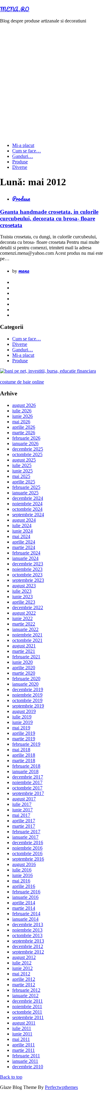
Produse (20, 161)
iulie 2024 (21, 525)
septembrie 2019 (28, 705)
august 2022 (24, 613)
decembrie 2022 (27, 607)
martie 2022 (23, 623)
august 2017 (24, 798)
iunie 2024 (22, 531)
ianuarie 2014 (25, 919)
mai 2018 (21, 749)
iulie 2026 (21, 410)
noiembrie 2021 (27, 634)
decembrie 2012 (27, 946)
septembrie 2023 (28, 580)
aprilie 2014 (23, 902)
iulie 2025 (21, 465)
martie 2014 (23, 908)
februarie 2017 (26, 831)
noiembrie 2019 (27, 695)
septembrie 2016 (28, 858)
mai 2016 (21, 880)
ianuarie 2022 (25, 629)
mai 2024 (21, 536)
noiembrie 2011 (27, 1006)
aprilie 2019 (23, 733)
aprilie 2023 (23, 602)
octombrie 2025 (27, 454)
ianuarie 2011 (25, 1061)
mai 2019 (21, 727)
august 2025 (24, 459)
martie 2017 (23, 826)
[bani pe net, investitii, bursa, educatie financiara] (48, 371)
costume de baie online (22, 381)
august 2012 (24, 957)
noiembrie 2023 (27, 569)
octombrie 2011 (27, 1012)
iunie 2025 (22, 470)
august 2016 (24, 864)
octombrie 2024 (27, 509)
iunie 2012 (22, 968)
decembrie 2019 (27, 689)
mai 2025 (21, 476)
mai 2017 (21, 815)
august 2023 (24, 585)
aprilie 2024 (23, 541)
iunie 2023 (22, 596)
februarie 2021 (26, 656)
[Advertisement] (55, 83)
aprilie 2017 (23, 820)
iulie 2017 (21, 804)
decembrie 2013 (27, 924)
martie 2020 (23, 673)
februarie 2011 (26, 1055)
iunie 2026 (22, 416)
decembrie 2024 (27, 498)
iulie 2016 (21, 869)
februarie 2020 (26, 678)
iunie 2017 (22, 809)
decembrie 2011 (27, 1001)
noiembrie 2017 (27, 782)
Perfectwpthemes (61, 1087)
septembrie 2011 (28, 1017)
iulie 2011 (21, 1028)
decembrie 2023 (27, 563)
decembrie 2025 (27, 449)
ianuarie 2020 (25, 684)
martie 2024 (23, 547)
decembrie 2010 (27, 1066)
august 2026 (24, 405)
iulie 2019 (21, 716)
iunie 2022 (22, 618)
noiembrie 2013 (27, 930)
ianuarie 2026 (25, 443)
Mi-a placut (23, 145)
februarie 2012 (26, 990)
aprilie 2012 (23, 979)
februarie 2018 (26, 766)
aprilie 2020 (23, 667)
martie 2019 (23, 738)
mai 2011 (21, 1039)
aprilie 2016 (23, 886)
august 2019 (24, 711)
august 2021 (24, 645)
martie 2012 (23, 984)
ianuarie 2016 (25, 897)
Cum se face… (26, 150)
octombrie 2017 (27, 787)
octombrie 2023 (27, 574)
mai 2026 (21, 421)
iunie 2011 (22, 1033)
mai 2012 (21, 973)
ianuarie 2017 (25, 837)
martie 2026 (23, 432)
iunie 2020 (22, 662)
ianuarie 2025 (25, 492)
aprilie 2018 (23, 755)
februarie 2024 (26, 552)
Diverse (19, 167)
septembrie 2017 (28, 793)
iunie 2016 (22, 875)
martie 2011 (23, 1050)
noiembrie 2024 (27, 503)
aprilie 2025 (23, 481)
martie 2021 (23, 651)
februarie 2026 (26, 438)
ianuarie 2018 (25, 771)
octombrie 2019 (27, 700)
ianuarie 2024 (25, 558)
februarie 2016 (26, 891)
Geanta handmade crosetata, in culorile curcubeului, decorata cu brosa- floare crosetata (49, 218)
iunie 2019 (22, 722)
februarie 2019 (26, 744)
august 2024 (24, 520)
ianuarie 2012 (25, 995)
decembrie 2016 (27, 842)
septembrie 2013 (28, 940)
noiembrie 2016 (27, 848)
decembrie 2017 (27, 776)
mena (23, 270)
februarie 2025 (26, 487)
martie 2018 (23, 760)
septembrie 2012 (28, 951)
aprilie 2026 (23, 427)
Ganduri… (22, 156)
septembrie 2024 (28, 514)
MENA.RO (14, 9)
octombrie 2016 (27, 853)
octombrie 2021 (27, 640)
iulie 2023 (21, 591)
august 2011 (23, 1022)
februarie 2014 (26, 913)
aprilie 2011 (23, 1044)
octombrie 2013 (27, 935)
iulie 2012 (21, 962)
